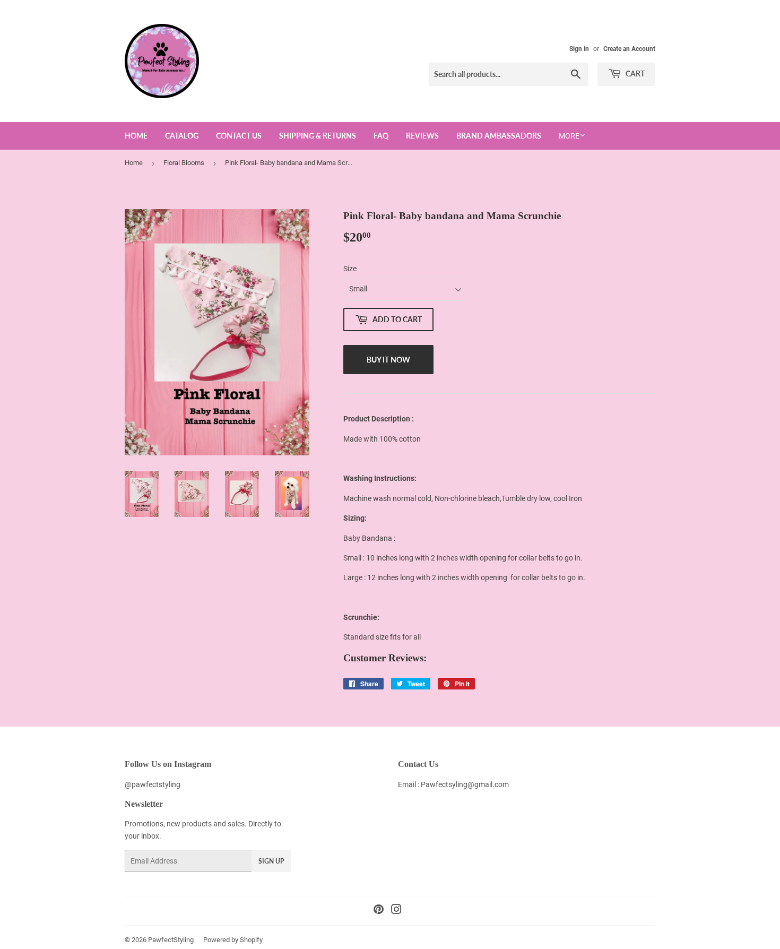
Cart (634, 73)
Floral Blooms (183, 163)
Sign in (579, 49)
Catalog (181, 135)
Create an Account (629, 49)
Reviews (422, 135)
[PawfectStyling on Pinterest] (378, 911)
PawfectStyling (171, 940)
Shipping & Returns (317, 135)
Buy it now (388, 359)
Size (350, 268)
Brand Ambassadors (498, 135)
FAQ (381, 135)
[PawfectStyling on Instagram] (396, 911)
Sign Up (271, 861)
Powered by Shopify (233, 940)
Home (136, 135)
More (569, 136)
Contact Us (239, 135)
